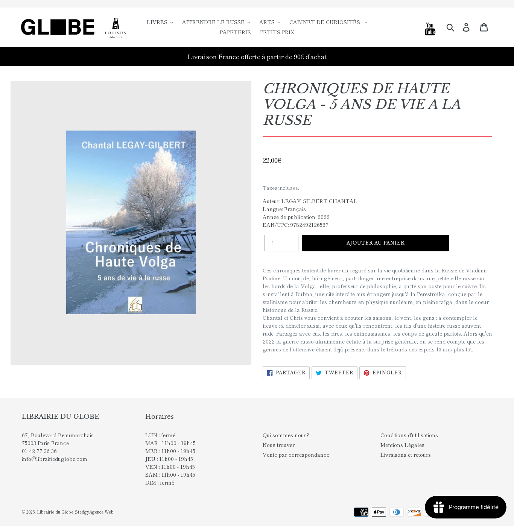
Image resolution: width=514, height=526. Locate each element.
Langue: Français (284, 209)
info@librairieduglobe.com (54, 458)
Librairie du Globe (55, 512)
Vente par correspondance (296, 454)
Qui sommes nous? (286, 435)
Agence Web (101, 512)
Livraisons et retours (405, 454)
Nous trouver (279, 444)
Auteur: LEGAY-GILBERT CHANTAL (310, 201)
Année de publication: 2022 (296, 216)
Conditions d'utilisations (409, 435)
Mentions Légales (402, 444)
